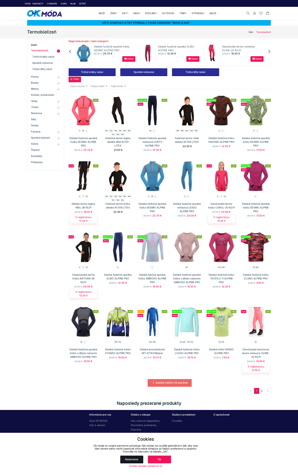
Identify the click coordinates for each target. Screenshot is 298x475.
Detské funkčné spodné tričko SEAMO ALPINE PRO (83, 142)
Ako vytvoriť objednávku (145, 420)
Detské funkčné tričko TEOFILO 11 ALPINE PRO (221, 278)
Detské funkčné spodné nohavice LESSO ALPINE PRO (187, 207)
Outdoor (168, 13)
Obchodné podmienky (144, 425)
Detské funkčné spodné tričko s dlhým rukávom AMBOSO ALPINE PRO (187, 278)
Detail (130, 58)
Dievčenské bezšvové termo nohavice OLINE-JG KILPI (256, 353)
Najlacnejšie (98, 86)
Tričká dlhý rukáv (195, 72)
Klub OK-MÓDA (98, 420)
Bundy (34, 82)
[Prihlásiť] (255, 13)
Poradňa (177, 420)
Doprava (136, 429)
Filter (76, 79)
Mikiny (35, 88)
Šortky (35, 125)
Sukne (34, 143)
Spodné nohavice (144, 72)
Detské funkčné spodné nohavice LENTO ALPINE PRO (152, 142)
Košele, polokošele (42, 94)
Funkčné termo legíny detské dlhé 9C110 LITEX (118, 142)
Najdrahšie (117, 86)
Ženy (113, 13)
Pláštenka (37, 162)
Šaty (33, 119)
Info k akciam (97, 425)
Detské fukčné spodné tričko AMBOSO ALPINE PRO (152, 278)
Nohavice (36, 113)
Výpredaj (198, 13)
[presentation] (70, 51)
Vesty (34, 101)
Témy (182, 13)
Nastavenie (131, 459)
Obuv (136, 13)
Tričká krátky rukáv (92, 72)
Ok (159, 459)
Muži (102, 13)
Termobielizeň (263, 32)
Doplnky (151, 13)
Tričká (34, 107)
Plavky (35, 76)
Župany (35, 149)
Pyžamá (35, 131)
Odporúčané (78, 86)
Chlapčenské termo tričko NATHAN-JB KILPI (83, 278)
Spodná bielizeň (40, 137)
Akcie (213, 13)
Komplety (36, 156)
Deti (125, 13)
